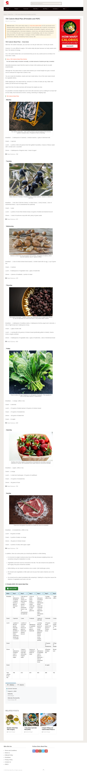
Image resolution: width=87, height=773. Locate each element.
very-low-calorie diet (35, 25)
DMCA (6, 764)
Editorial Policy (9, 755)
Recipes (16, 8)
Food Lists (25, 8)
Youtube (46, 751)
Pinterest (37, 751)
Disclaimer (8, 757)
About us (7, 752)
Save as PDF (13, 588)
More (64, 8)
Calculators (55, 8)
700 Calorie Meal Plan (12, 96)
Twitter (43, 751)
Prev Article (35, 705)
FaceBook (33, 751)
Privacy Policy (9, 759)
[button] (10, 593)
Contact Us (8, 762)
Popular (7, 8)
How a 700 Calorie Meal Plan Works (16, 59)
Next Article (48, 705)
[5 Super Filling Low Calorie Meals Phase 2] (48, 719)
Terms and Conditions (11, 750)
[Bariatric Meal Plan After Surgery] (13, 719)
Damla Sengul (13, 21)
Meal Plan (35, 8)
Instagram (40, 751)
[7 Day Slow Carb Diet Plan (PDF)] (31, 719)
